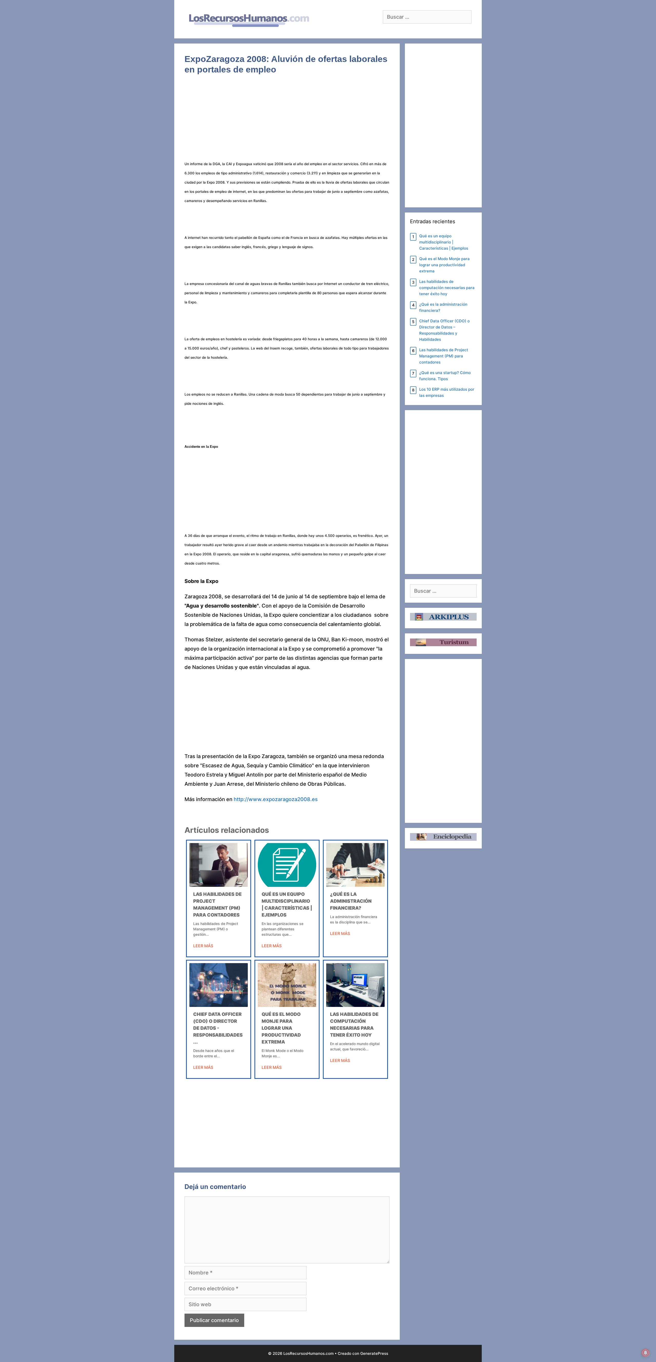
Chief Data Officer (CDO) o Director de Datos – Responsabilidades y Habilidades (444, 330)
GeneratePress (374, 1353)
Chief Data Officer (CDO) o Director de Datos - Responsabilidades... (218, 1028)
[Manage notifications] (645, 1353)
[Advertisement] (286, 121)
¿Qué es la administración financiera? (351, 901)
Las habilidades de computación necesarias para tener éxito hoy (447, 287)
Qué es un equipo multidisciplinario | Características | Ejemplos (443, 242)
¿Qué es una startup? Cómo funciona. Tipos (445, 375)
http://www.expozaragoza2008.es (276, 799)
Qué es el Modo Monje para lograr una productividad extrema (281, 1028)
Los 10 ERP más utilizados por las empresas (446, 392)
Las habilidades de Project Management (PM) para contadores (443, 356)
